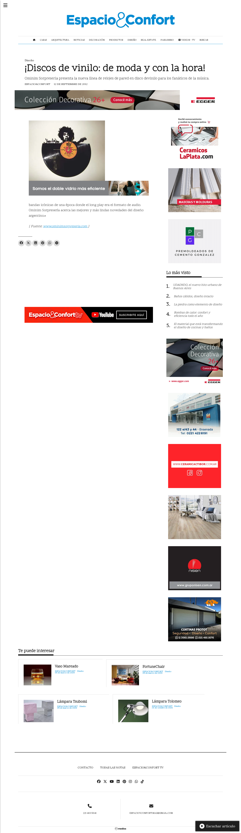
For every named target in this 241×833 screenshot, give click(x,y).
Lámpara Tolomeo (167, 701)
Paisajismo (167, 40)
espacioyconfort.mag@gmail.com (151, 813)
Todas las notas (112, 767)
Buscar (204, 40)
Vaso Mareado (66, 666)
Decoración (97, 40)
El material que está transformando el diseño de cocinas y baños (198, 326)
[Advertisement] (88, 275)
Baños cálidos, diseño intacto (193, 296)
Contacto (85, 767)
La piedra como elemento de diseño (198, 305)
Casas (43, 40)
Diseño (132, 40)
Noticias (79, 40)
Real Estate (148, 40)
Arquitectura (60, 40)
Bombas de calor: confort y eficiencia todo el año (192, 314)
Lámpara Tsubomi (72, 701)
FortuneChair (154, 667)
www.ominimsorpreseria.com (65, 226)
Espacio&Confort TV (148, 767)
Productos (116, 40)
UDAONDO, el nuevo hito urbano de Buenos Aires (197, 287)
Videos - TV (188, 40)
